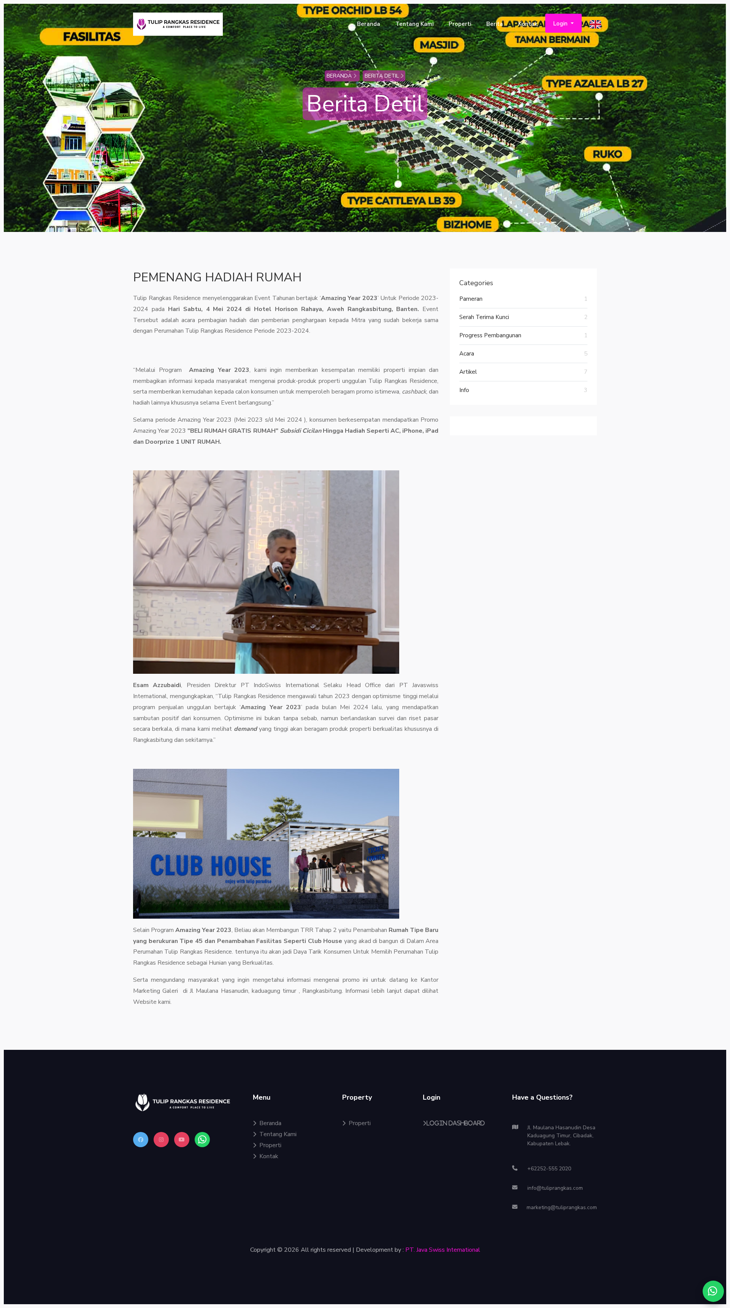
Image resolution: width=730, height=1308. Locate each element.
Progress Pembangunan (523, 335)
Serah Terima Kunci (523, 317)
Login (561, 23)
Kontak (528, 24)
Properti (460, 24)
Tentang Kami (414, 24)
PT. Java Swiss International (442, 1250)
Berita (494, 24)
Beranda (368, 24)
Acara (523, 353)
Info (523, 390)
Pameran (523, 299)
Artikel (523, 372)
